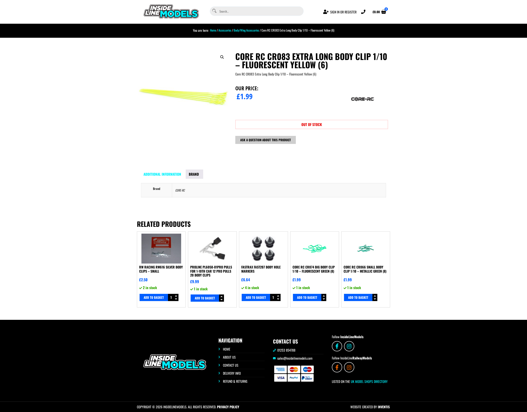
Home (213, 30)
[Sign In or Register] (326, 12)
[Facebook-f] (337, 346)
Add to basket (154, 297)
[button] (222, 57)
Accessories (224, 30)
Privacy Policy (228, 406)
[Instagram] (349, 346)
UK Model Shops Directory (369, 381)
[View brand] (362, 113)
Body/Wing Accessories (246, 30)
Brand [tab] (194, 174)
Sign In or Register (343, 11)
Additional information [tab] (162, 174)
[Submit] (214, 11)
